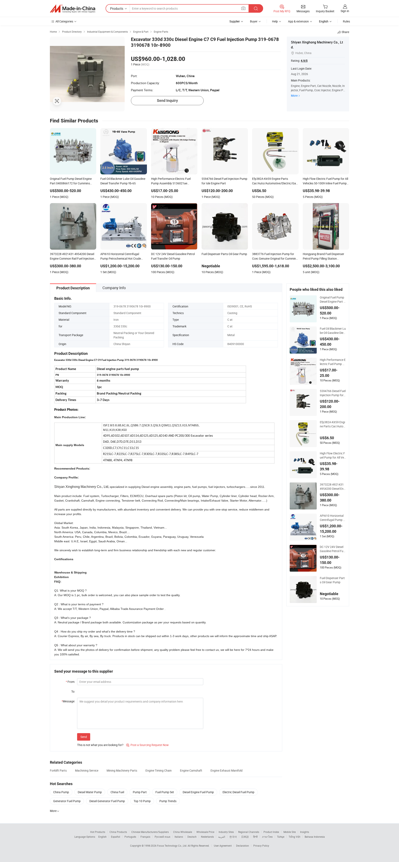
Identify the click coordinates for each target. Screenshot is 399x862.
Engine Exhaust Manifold (227, 770)
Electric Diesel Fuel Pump (238, 792)
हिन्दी (255, 836)
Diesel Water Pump (90, 792)
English (102, 836)
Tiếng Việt (294, 836)
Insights (304, 832)
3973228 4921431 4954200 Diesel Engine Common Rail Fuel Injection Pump (333, 486)
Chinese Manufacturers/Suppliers (150, 832)
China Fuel (117, 792)
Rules (346, 21)
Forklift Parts (58, 770)
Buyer (253, 21)
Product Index (271, 832)
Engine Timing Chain (158, 770)
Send (83, 737)
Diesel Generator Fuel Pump (107, 801)
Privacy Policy (261, 845)
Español (115, 836)
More (294, 95)
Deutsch (192, 836)
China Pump (61, 792)
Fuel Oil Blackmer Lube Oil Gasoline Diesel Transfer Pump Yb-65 (333, 331)
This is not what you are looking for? (100, 745)
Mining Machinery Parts (122, 770)
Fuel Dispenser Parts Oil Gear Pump (332, 580)
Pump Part (140, 792)
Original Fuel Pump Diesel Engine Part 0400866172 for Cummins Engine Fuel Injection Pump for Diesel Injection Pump (333, 299)
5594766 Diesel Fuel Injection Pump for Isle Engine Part (333, 393)
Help (275, 21)
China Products (118, 832)
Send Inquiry (167, 100)
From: (70, 682)
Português (130, 836)
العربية (221, 836)
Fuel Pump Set (164, 792)
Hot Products (97, 832)
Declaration (242, 845)
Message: (68, 701)
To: (73, 691)
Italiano (179, 836)
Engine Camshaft (191, 770)
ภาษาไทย (267, 836)
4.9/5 (304, 60)
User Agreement (223, 845)
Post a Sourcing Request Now (147, 745)
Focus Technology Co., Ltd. (172, 845)
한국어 (233, 836)
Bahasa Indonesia (315, 836)
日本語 (245, 836)
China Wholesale (182, 832)
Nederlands (207, 836)
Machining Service (86, 770)
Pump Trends (167, 801)
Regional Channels (248, 832)
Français (145, 836)
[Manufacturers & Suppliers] (72, 8)
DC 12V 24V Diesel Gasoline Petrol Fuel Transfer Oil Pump (332, 549)
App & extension (298, 21)
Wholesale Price (205, 832)
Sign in (345, 11)
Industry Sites (226, 832)
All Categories (64, 21)
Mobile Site (289, 832)
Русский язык (162, 836)
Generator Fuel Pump (67, 801)
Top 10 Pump (142, 801)
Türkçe (280, 836)
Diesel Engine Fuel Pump (198, 792)
